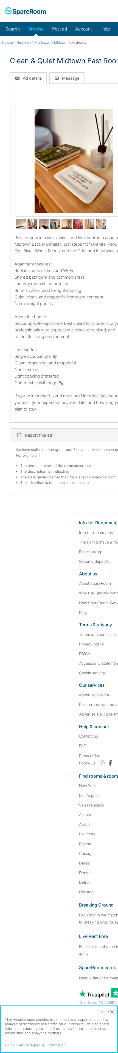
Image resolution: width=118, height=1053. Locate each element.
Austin (84, 824)
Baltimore (87, 834)
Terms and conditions (98, 634)
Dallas (84, 863)
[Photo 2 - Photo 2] (21, 223)
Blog (83, 612)
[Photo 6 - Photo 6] (66, 223)
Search (12, 29)
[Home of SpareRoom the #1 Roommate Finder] (25, 10)
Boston (85, 843)
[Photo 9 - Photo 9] (100, 223)
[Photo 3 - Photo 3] (32, 223)
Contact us (88, 736)
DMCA (84, 653)
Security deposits (94, 561)
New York (87, 785)
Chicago (86, 853)
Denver (85, 872)
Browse (36, 29)
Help (105, 29)
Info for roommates (96, 532)
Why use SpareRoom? (98, 593)
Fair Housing (90, 551)
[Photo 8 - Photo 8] (89, 223)
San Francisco (91, 805)
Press (89, 755)
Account (83, 29)
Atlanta (85, 814)
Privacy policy (91, 644)
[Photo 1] (73, 161)
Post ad (59, 29)
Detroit (85, 882)
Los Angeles (89, 795)
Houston (86, 891)
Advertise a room (94, 694)
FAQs (83, 745)
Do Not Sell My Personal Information (35, 1045)
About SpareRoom (95, 583)
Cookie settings (92, 672)
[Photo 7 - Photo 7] (78, 223)
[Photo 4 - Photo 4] (43, 223)
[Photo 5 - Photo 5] (55, 223)
